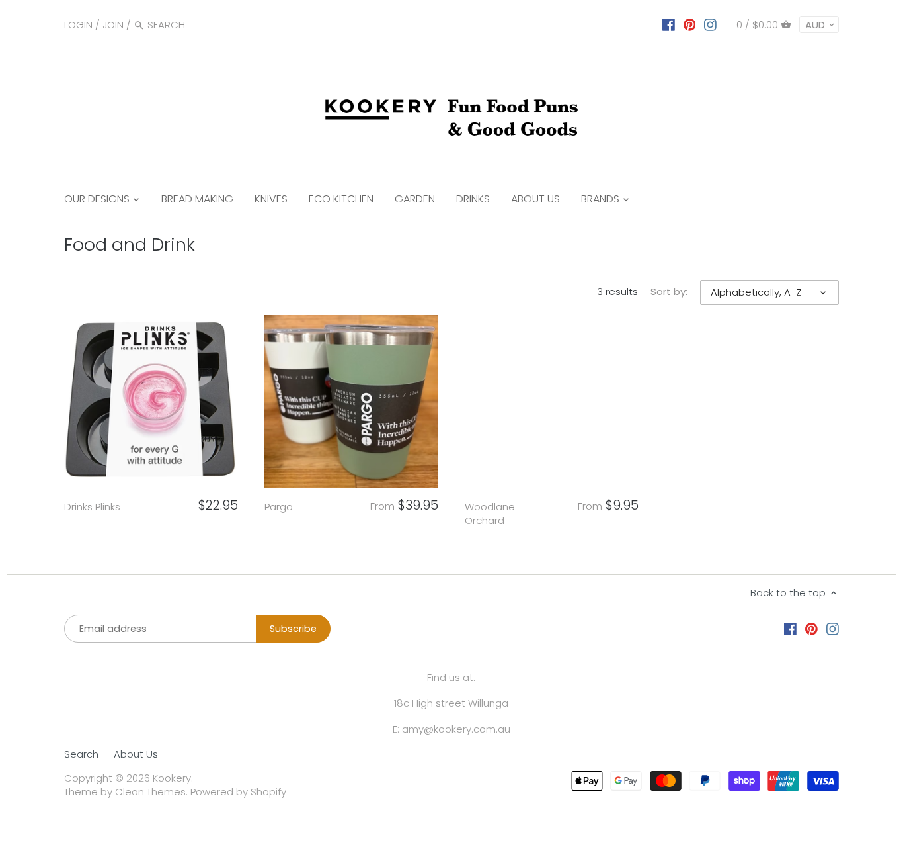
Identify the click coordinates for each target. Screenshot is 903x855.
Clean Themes (150, 792)
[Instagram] (710, 24)
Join (113, 25)
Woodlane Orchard (490, 513)
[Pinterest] (690, 24)
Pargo (278, 507)
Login (78, 25)
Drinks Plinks (92, 507)
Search (81, 754)
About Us (136, 754)
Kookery (172, 778)
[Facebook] (668, 24)
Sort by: (668, 292)
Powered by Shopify (238, 792)
